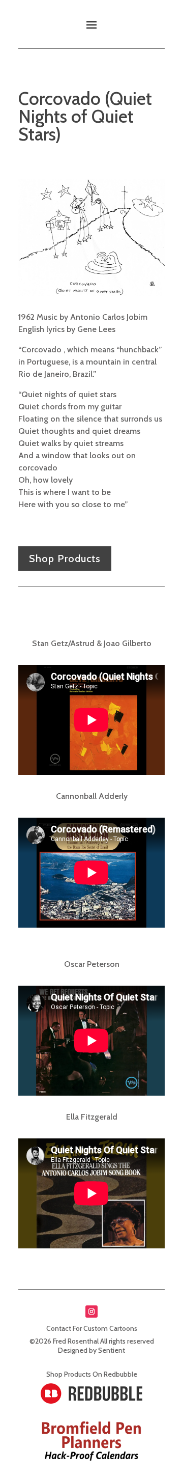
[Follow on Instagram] (91, 1311)
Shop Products (65, 558)
